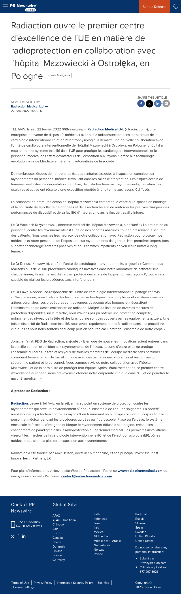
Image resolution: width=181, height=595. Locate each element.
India (97, 514)
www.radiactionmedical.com (140, 470)
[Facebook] (18, 536)
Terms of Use (20, 582)
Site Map (103, 582)
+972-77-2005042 (28, 522)
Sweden (140, 532)
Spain (139, 527)
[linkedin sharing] (158, 104)
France (57, 555)
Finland (57, 551)
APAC (56, 515)
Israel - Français (57, 75)
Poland (98, 554)
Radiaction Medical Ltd (105, 129)
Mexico (99, 532)
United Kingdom (146, 536)
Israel (97, 523)
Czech (57, 542)
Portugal (141, 514)
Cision (147, 587)
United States (144, 541)
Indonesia (100, 518)
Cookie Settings (24, 587)
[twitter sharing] (149, 104)
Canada (58, 537)
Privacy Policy (43, 582)
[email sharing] (166, 104)
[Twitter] (13, 536)
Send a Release (154, 6)
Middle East (101, 536)
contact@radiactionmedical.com (86, 476)
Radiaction (19, 403)
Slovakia (140, 523)
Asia (55, 529)
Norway (99, 549)
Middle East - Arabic (107, 541)
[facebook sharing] (141, 104)
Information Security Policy (75, 582)
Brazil (56, 533)
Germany (59, 559)
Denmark (59, 546)
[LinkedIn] (24, 536)
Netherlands (102, 545)
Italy (96, 527)
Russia (139, 518)
